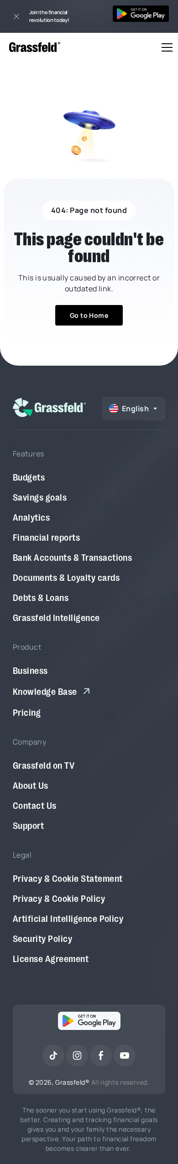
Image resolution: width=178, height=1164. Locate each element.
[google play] (89, 1023)
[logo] (49, 407)
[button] (165, 47)
